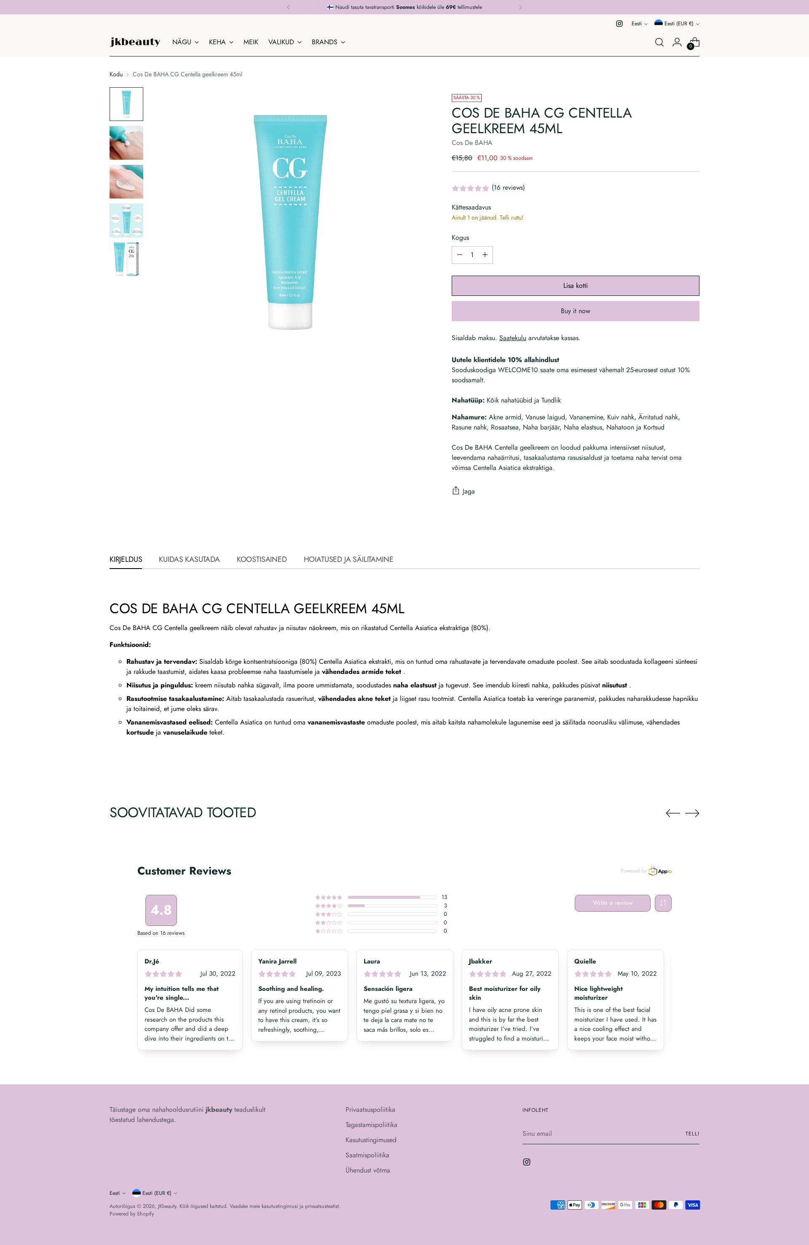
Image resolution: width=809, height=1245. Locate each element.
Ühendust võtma (368, 1170)
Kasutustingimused (371, 1140)
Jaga (469, 491)
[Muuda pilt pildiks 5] (126, 259)
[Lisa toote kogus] (485, 255)
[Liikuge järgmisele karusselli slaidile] (692, 813)
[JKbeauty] (135, 42)
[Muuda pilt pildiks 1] (126, 104)
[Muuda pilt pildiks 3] (126, 182)
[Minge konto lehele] (677, 42)
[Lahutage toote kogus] (459, 255)
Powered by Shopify (132, 1214)
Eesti (637, 23)
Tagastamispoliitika (371, 1125)
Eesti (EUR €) (679, 23)
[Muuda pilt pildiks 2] (126, 143)
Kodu (116, 74)
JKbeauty (167, 1206)
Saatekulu (512, 338)
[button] (663, 903)
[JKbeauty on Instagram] (619, 23)
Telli (692, 1134)
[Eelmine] (288, 7)
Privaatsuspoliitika (370, 1109)
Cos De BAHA (472, 143)
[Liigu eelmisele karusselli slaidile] (673, 813)
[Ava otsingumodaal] (659, 42)
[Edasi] (520, 7)
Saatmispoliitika (367, 1155)
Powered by (633, 871)
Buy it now (575, 311)
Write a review (612, 902)
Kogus (460, 237)
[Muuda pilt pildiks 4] (126, 220)
